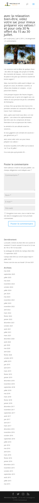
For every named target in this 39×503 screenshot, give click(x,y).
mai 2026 (7, 271)
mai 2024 (7, 297)
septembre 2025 (9, 274)
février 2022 (8, 316)
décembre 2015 (9, 465)
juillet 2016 (7, 442)
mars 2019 (7, 371)
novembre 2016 (9, 432)
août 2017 (7, 416)
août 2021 (7, 329)
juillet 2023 (7, 303)
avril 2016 (7, 452)
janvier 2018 (8, 403)
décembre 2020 (9, 339)
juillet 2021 (7, 332)
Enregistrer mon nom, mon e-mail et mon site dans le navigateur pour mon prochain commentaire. (19, 215)
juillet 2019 (7, 361)
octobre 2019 (8, 358)
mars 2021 (7, 335)
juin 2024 (7, 294)
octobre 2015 (8, 471)
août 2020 (7, 342)
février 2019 (8, 374)
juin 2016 (7, 445)
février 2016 (8, 458)
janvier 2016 (8, 461)
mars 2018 (7, 397)
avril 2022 (7, 310)
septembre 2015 (9, 474)
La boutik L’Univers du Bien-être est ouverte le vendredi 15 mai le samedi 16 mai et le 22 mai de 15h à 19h (19, 245)
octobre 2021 (8, 326)
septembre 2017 (9, 413)
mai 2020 (7, 348)
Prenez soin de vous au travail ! (14, 262)
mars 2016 (7, 455)
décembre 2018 (9, 381)
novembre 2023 (9, 300)
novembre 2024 (9, 284)
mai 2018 (7, 393)
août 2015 (7, 477)
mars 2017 (7, 426)
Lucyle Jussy (11, 38)
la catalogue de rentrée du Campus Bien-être (19, 251)
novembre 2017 (9, 410)
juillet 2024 (7, 290)
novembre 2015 (9, 468)
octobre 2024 (8, 287)
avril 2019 (7, 368)
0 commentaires (10, 41)
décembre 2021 (9, 323)
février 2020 (8, 355)
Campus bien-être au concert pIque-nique (18, 257)
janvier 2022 (8, 319)
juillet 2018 (7, 390)
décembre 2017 (9, 406)
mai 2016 (7, 448)
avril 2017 (7, 423)
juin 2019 (7, 364)
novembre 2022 (9, 306)
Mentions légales (10, 497)
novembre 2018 (9, 384)
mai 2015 (7, 484)
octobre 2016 (8, 435)
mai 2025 (7, 281)
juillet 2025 (7, 277)
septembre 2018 (9, 387)
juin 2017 (7, 419)
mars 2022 (7, 313)
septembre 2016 (9, 439)
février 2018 (8, 400)
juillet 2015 (7, 481)
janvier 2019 (8, 377)
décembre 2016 (9, 429)
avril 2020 (7, 352)
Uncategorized (30, 38)
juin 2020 (7, 345)
